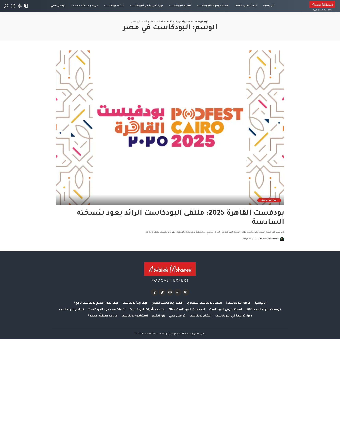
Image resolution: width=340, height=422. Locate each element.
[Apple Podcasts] (154, 292)
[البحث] (6, 6)
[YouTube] (170, 292)
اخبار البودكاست (269, 200)
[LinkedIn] (177, 292)
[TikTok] (162, 292)
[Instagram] (185, 292)
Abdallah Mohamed (268, 239)
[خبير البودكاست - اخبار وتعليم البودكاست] (322, 6)
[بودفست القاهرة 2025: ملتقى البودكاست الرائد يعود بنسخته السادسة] (170, 127)
